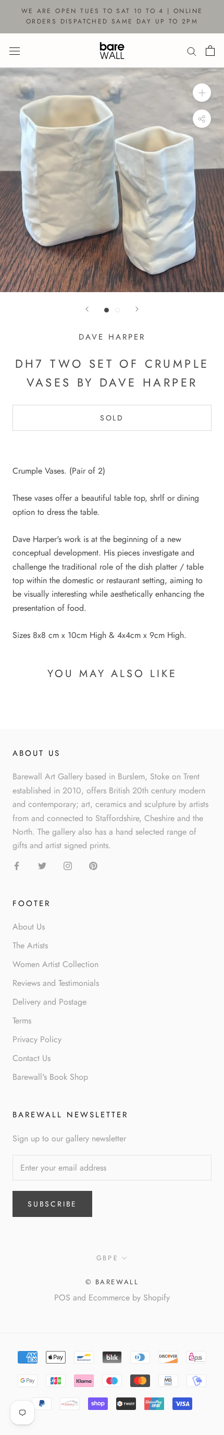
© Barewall (112, 1282)
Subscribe (52, 1204)
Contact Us (32, 1058)
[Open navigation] (14, 50)
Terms (22, 1021)
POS (62, 1298)
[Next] (137, 309)
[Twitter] (42, 865)
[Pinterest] (93, 865)
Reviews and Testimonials (56, 983)
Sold (112, 418)
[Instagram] (68, 865)
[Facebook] (17, 865)
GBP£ (107, 1258)
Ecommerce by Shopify (129, 1298)
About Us (29, 927)
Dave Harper (112, 337)
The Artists (30, 945)
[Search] (191, 50)
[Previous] (87, 309)
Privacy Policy (37, 1039)
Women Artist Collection (55, 964)
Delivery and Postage (49, 1002)
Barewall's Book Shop (50, 1077)
